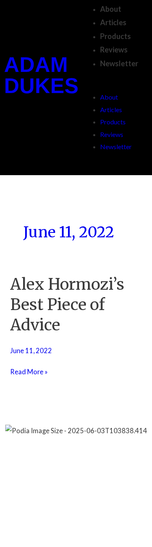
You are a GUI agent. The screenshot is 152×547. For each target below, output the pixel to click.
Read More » (29, 371)
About (110, 8)
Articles (113, 22)
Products (115, 36)
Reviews (114, 49)
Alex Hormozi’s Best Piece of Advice (67, 304)
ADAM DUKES (41, 75)
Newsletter (119, 63)
